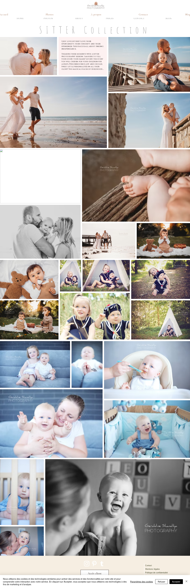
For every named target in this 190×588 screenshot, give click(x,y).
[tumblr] (102, 563)
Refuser (161, 581)
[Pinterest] (94, 563)
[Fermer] (186, 581)
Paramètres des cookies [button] (141, 581)
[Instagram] (86, 563)
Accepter (176, 581)
